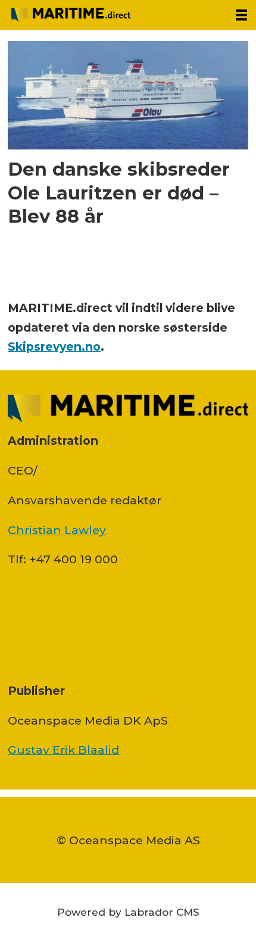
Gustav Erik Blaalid (63, 749)
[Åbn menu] (241, 15)
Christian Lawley (57, 530)
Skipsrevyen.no (54, 346)
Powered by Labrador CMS (128, 912)
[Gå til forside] (113, 15)
